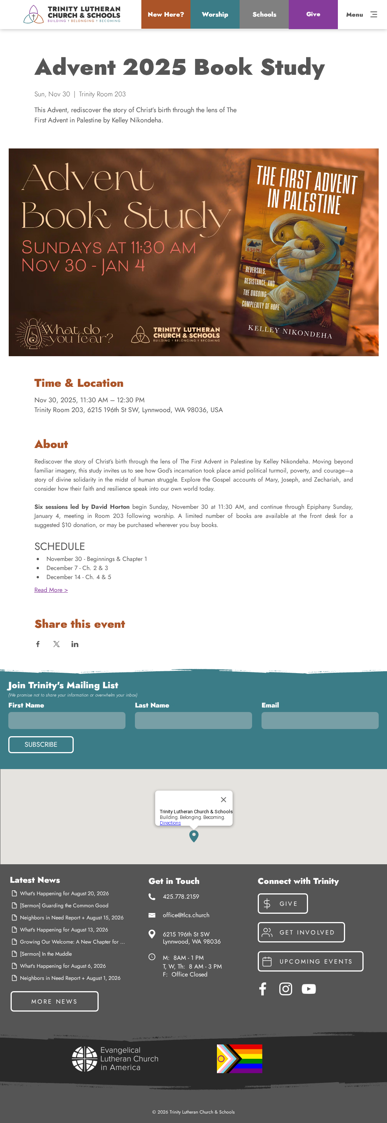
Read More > (51, 590)
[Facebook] (262, 989)
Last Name (152, 705)
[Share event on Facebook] (38, 644)
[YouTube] (308, 989)
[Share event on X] (56, 644)
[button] (165, 14)
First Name (26, 705)
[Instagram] (285, 989)
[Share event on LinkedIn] (75, 644)
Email (270, 705)
